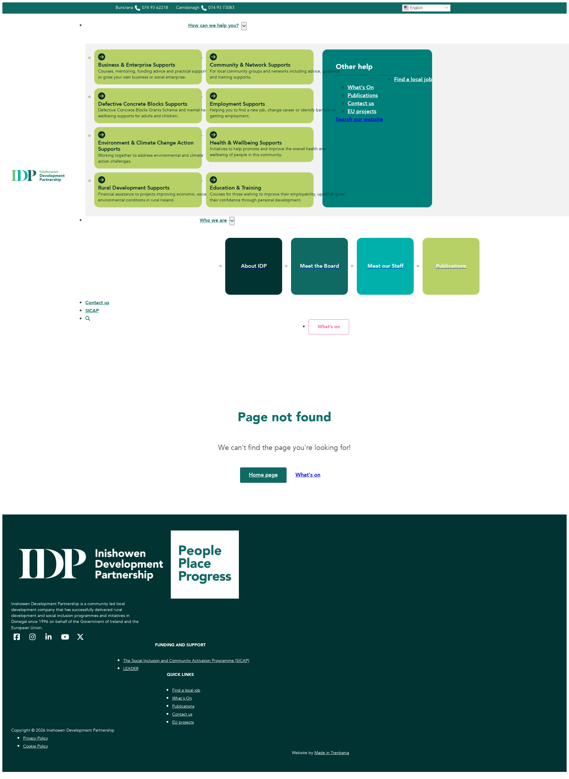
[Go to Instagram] (33, 637)
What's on (307, 475)
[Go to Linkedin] (49, 637)
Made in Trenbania (331, 753)
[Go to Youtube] (65, 637)
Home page (263, 475)
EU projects (362, 111)
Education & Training (235, 188)
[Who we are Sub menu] (232, 221)
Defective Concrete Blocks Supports (142, 104)
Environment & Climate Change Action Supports (146, 146)
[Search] (87, 318)
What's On (361, 87)
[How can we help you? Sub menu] (244, 26)
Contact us (361, 103)
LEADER (130, 668)
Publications (363, 95)
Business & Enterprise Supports (136, 65)
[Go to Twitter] (80, 637)
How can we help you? (213, 25)
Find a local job (413, 79)
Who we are (213, 220)
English (416, 7)
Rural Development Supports (134, 188)
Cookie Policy (35, 746)
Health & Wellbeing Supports (246, 143)
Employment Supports (237, 104)
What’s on (329, 326)
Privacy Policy (35, 738)
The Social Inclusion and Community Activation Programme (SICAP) (186, 660)
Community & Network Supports (250, 65)
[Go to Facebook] (17, 637)
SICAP (92, 310)
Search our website (359, 119)
